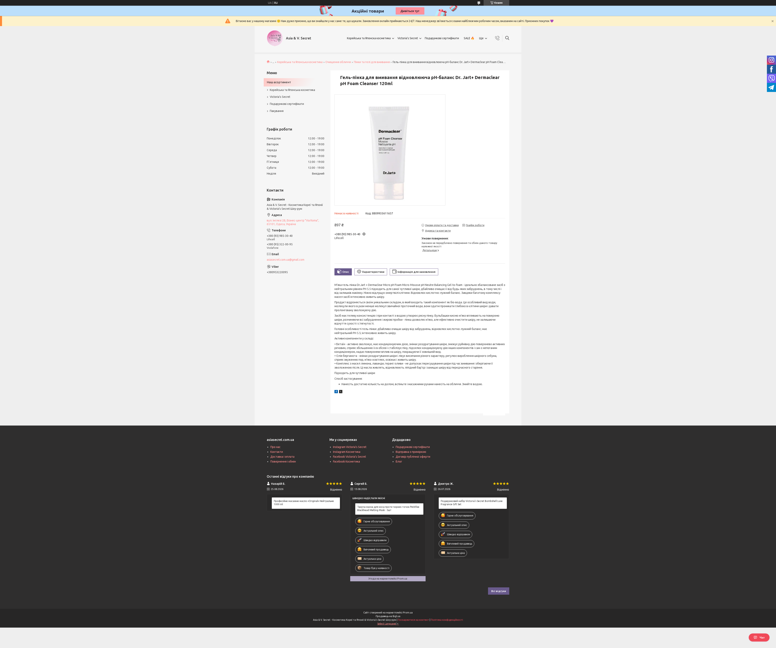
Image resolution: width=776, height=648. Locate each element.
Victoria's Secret (407, 38)
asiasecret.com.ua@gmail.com (285, 259)
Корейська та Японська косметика (300, 62)
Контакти (276, 451)
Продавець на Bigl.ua (388, 616)
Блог (399, 461)
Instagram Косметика (346, 451)
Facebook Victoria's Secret (349, 456)
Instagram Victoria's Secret (349, 447)
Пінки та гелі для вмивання (372, 62)
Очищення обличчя (338, 62)
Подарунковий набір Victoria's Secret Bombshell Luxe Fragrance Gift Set (472, 503)
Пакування (277, 111)
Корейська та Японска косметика (369, 38)
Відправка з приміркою (411, 451)
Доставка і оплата (282, 456)
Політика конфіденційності (447, 619)
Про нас (275, 447)
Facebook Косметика (346, 461)
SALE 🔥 (469, 38)
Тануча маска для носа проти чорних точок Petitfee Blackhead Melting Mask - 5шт (388, 508)
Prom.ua (408, 612)
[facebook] (336, 392)
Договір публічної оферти (413, 456)
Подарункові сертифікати (442, 38)
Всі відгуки (498, 591)
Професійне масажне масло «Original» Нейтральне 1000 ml (304, 503)
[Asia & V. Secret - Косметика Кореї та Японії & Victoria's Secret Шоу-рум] (275, 38)
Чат (762, 637)
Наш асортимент (279, 82)
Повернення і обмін (283, 461)
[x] (340, 392)
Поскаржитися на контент (413, 619)
